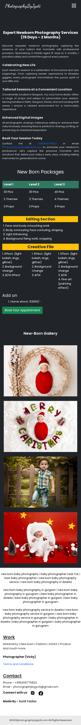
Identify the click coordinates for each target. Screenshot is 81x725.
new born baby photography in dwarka (46, 582)
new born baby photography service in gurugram (39, 616)
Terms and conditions (18, 664)
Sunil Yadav (28, 701)
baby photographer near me (60, 574)
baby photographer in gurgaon (32, 622)
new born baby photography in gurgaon (29, 590)
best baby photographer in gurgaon (38, 598)
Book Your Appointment (22, 310)
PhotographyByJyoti (22, 6)
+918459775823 (47, 143)
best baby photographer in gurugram (50, 600)
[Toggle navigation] (74, 6)
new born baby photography (20, 574)
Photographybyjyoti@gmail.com (22, 147)
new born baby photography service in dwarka (33, 610)
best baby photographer (21, 578)
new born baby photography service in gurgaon (41, 612)
